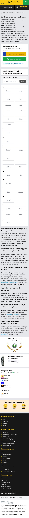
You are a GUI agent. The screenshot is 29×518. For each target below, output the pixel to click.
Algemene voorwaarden (9, 467)
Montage (5, 462)
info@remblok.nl (6, 488)
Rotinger (5, 425)
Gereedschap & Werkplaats (10, 434)
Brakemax (5, 421)
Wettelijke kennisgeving (9, 471)
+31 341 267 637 (6, 486)
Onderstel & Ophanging (9, 443)
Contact (4, 465)
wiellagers (9, 314)
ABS (4, 419)
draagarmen (5, 283)
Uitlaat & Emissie (7, 445)
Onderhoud (6, 436)
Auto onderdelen (7, 454)
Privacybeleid (6, 469)
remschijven (4, 335)
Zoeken (22, 81)
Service (4, 460)
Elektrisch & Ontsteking (9, 441)
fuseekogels (14, 283)
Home (4, 452)
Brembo (5, 423)
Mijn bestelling (6, 458)
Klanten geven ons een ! (7, 492)
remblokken (17, 314)
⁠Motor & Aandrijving (8, 439)
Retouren (5, 456)
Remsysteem (6, 432)
